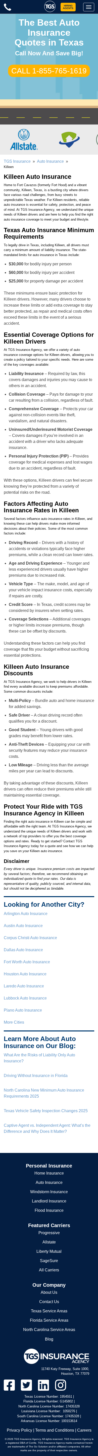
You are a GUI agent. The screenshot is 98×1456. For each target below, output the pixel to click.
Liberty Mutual (49, 1251)
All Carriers (49, 1270)
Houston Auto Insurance (25, 974)
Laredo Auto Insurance (24, 986)
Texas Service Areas (49, 1311)
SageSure (49, 1261)
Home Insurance (49, 1173)
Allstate (49, 1242)
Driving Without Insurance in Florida (36, 1075)
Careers (84, 1430)
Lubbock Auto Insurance (25, 998)
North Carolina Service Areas (49, 1329)
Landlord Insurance (49, 1201)
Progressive (49, 1233)
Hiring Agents (68, 7)
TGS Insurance (17, 161)
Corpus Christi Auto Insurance (30, 938)
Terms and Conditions (54, 1430)
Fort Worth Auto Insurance (27, 962)
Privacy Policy (19, 1430)
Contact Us (49, 1302)
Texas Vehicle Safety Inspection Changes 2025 (46, 1111)
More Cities (14, 1022)
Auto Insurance (50, 161)
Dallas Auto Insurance (23, 950)
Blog (49, 1339)
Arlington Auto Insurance (25, 913)
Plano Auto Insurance (23, 1010)
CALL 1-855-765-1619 (49, 71)
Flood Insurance (49, 1210)
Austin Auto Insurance (23, 926)
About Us (49, 1292)
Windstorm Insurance (49, 1192)
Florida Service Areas (49, 1320)
